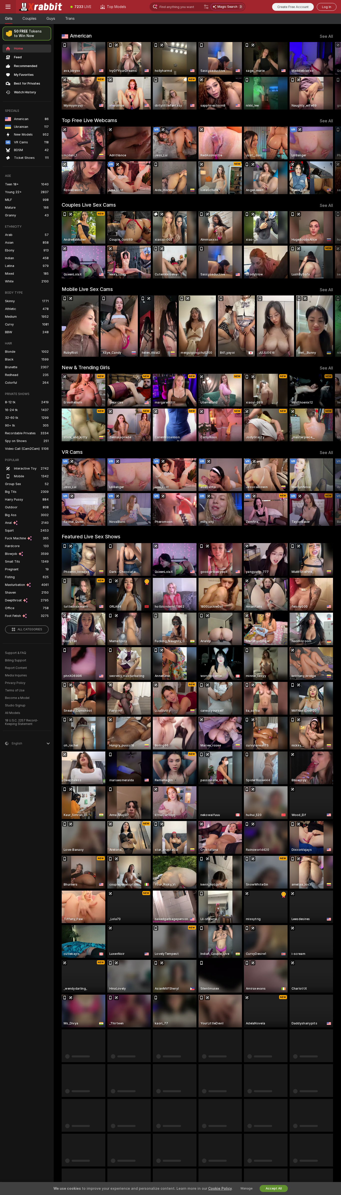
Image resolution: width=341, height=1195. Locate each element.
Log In (326, 7)
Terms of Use (14, 690)
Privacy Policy (15, 683)
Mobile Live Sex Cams (87, 289)
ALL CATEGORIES (29, 629)
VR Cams (72, 452)
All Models (12, 713)
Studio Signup (15, 705)
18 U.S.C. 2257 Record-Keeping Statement (21, 722)
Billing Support (15, 660)
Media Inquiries (16, 675)
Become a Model (17, 698)
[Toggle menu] (8, 7)
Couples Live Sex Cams (89, 205)
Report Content (16, 668)
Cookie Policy (220, 1188)
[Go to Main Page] (41, 7)
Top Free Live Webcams (89, 120)
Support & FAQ (15, 653)
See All (326, 36)
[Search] (206, 6)
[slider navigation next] (328, 76)
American (81, 36)
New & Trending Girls (86, 367)
